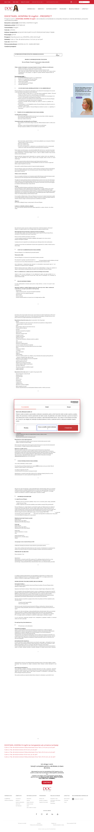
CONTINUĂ (47, 782)
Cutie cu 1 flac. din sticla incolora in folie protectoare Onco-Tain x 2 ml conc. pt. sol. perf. (29, 747)
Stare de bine (66, 798)
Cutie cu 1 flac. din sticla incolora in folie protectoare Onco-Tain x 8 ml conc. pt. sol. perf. (29, 752)
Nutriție (28, 800)
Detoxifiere (29, 798)
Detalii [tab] (47, 407)
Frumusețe (63, 8)
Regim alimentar (30, 802)
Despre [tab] (69, 407)
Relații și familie (74, 8)
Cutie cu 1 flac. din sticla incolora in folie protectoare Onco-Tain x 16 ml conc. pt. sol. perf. (29, 757)
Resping (26, 427)
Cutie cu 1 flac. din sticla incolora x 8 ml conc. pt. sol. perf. (20, 749)
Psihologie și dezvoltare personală (55, 801)
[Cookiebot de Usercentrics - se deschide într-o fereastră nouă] (71, 402)
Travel (65, 802)
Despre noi (53, 823)
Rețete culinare (30, 803)
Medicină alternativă (20, 802)
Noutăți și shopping (43, 800)
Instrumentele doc (52, 2)
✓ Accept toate (68, 427)
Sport (28, 805)
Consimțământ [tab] (25, 407)
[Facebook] (36, 814)
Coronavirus (18, 798)
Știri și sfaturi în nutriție (31, 807)
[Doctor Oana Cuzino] (12, 9)
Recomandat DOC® (71, 823)
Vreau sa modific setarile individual (47, 427)
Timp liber (66, 800)
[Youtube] (57, 814)
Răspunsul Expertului (9, 800)
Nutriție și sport (51, 8)
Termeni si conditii (22, 823)
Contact (39, 823)
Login (75, 2)
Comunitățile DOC (37, 2)
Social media (47, 810)
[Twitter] (47, 814)
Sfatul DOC (18, 803)
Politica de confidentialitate (36, 824)
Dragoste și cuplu (54, 798)
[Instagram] (41, 814)
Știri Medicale (18, 805)
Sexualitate (52, 803)
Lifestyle (85, 8)
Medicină (18, 800)
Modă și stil (41, 798)
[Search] (89, 2)
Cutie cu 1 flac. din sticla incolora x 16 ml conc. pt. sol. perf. (21, 754)
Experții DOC (31, 8)
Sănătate (41, 8)
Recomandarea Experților (80, 795)
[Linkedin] (52, 814)
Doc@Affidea (7, 798)
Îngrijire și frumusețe (43, 802)
